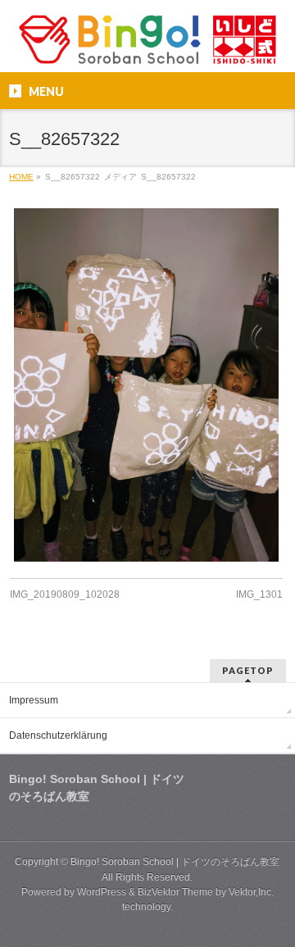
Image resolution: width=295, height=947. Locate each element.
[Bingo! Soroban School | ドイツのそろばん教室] (147, 45)
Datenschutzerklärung (58, 735)
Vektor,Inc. (251, 892)
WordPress (101, 892)
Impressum (33, 700)
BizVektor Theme (175, 892)
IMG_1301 (259, 594)
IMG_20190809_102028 (65, 594)
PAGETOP (248, 670)
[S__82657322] (146, 385)
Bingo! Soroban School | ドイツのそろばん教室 (174, 861)
